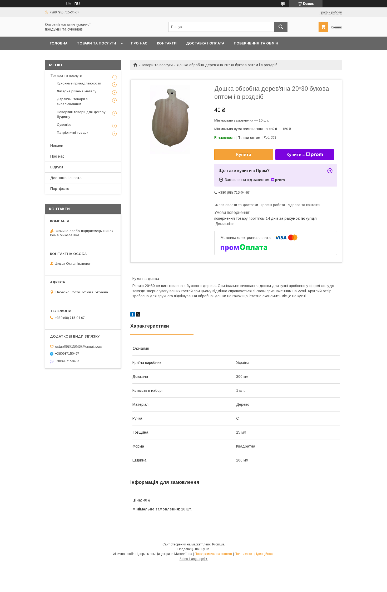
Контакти (167, 43)
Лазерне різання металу (76, 91)
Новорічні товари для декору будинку (81, 114)
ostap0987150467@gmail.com (78, 346)
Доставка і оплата (205, 43)
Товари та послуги (96, 43)
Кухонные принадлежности (79, 83)
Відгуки (56, 167)
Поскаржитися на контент (213, 554)
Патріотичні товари (72, 132)
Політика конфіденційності (255, 554)
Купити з (295, 154)
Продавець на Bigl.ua (193, 549)
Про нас (139, 43)
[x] (138, 315)
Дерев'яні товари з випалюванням (72, 101)
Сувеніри (64, 125)
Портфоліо (59, 189)
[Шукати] (280, 27)
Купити (243, 154)
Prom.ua (218, 544)
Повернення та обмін (256, 43)
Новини (56, 145)
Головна (58, 43)
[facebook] (132, 315)
